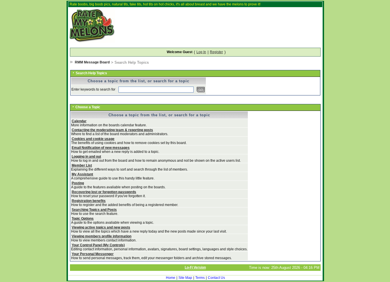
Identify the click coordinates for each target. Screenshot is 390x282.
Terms (200, 278)
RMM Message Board (92, 62)
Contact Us (216, 278)
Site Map (185, 278)
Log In (201, 52)
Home (170, 278)
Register (216, 52)
